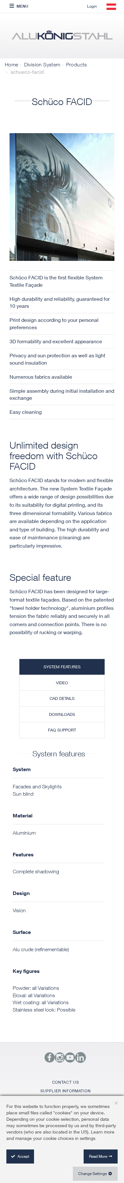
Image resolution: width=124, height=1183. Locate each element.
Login (92, 6)
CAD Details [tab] (62, 698)
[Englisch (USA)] (62, 37)
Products (76, 64)
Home (11, 64)
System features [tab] (62, 666)
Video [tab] (62, 682)
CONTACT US (65, 1082)
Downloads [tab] (62, 714)
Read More (98, 1156)
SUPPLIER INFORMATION (65, 1090)
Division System (42, 64)
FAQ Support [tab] (62, 729)
